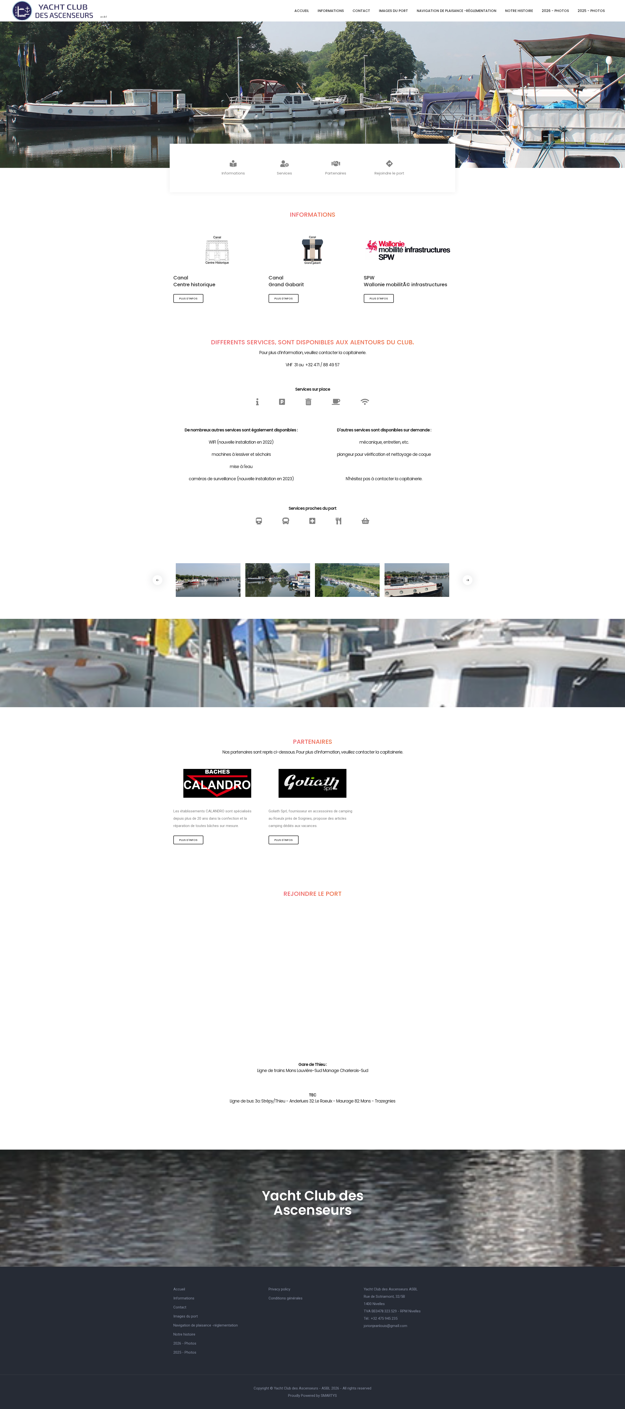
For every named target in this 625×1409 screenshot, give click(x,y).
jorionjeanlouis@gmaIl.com (385, 1326)
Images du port (393, 10)
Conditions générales (285, 1298)
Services (284, 173)
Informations (331, 10)
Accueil (301, 10)
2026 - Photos (555, 10)
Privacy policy (279, 1289)
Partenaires (335, 173)
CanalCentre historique (194, 281)
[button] (467, 580)
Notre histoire (519, 10)
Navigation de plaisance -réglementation (456, 10)
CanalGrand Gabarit (286, 281)
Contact (361, 10)
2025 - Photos (591, 10)
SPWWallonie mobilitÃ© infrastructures (405, 281)
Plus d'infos (188, 298)
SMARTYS (329, 1395)
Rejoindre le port (389, 173)
